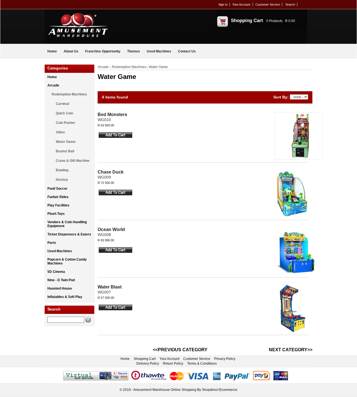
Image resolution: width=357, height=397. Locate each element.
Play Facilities (58, 205)
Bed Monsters (112, 114)
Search (290, 4)
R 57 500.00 (106, 297)
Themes (133, 51)
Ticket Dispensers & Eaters (69, 234)
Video (60, 132)
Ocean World (111, 229)
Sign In (223, 4)
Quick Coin (64, 113)
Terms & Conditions (202, 363)
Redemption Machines (69, 94)
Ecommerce (228, 390)
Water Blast (110, 287)
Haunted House (59, 288)
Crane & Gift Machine (73, 161)
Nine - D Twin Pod (61, 280)
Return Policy (173, 363)
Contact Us (187, 51)
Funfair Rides (58, 197)
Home (52, 51)
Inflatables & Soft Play (64, 297)
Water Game (66, 142)
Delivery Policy (147, 363)
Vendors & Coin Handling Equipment (67, 224)
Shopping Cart (247, 20)
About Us (71, 51)
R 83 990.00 (106, 240)
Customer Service (267, 4)
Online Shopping (183, 390)
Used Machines (159, 51)
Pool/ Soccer (57, 189)
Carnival (62, 104)
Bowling (62, 170)
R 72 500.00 (106, 182)
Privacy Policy (224, 359)
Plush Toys (56, 214)
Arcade (53, 85)
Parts (51, 243)
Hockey (62, 180)
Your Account (241, 4)
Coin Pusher (65, 123)
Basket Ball (65, 151)
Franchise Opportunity (102, 51)
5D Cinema (56, 272)
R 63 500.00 (106, 125)
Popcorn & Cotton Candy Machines (67, 261)
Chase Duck (111, 172)
